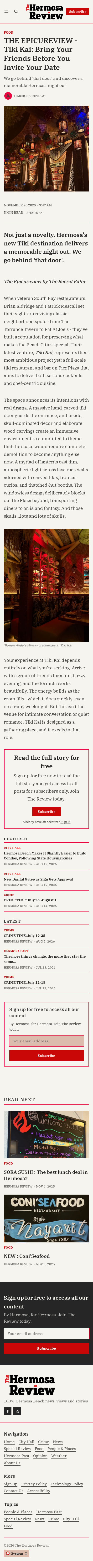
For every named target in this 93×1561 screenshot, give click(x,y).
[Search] (16, 11)
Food (8, 32)
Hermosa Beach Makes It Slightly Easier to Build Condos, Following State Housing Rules (45, 856)
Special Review (17, 1519)
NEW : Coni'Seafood (27, 1256)
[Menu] (7, 11)
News (40, 1519)
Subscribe (78, 11)
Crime (9, 895)
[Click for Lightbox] (46, 585)
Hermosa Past (16, 951)
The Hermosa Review (31, 1545)
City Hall (12, 848)
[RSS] (17, 1411)
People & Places (18, 1512)
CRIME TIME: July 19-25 (24, 935)
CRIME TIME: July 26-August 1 (30, 900)
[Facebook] (7, 1411)
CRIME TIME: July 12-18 (24, 982)
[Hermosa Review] (8, 96)
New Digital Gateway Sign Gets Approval (38, 879)
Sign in (66, 822)
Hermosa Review (29, 96)
